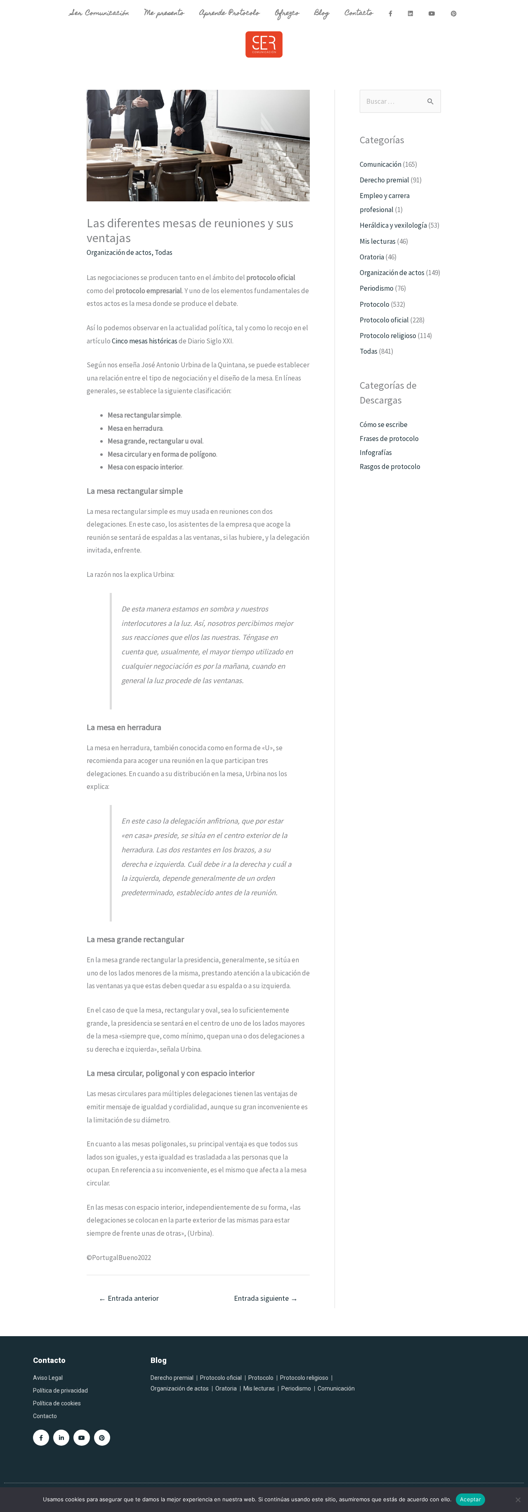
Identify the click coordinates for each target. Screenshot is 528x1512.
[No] (518, 1500)
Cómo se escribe (384, 424)
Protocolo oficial (384, 319)
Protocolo (374, 304)
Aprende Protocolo (229, 13)
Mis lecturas (378, 241)
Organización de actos (119, 252)
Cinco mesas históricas (144, 340)
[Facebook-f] (41, 1438)
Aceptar (470, 1499)
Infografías (376, 452)
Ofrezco (287, 13)
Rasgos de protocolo (390, 466)
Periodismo (377, 288)
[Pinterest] (102, 1438)
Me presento (164, 13)
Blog (322, 13)
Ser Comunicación (100, 13)
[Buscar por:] (400, 101)
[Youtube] (81, 1438)
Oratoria (372, 256)
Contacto (359, 13)
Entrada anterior (129, 1298)
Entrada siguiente (266, 1298)
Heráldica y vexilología (393, 225)
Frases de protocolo (389, 438)
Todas (163, 252)
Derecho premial (384, 179)
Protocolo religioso (388, 335)
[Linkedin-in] (61, 1438)
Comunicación (380, 164)
